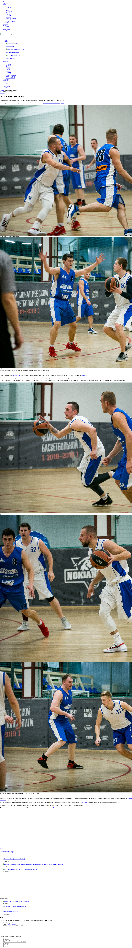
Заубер (53, 807)
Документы (6, 22)
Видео (7, 28)
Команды (5, 4)
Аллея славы (6, 29)
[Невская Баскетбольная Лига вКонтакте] (6, 939)
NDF (62, 103)
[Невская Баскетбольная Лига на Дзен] (6, 943)
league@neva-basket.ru (12, 924)
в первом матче (16, 375)
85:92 (87, 805)
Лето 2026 (8, 7)
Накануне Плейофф (10, 46)
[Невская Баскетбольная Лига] (0, 33)
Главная (5, 2)
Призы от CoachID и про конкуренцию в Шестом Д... (50, 864)
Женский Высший (11, 18)
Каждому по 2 (15, 911)
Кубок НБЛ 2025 (10, 21)
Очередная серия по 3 (21, 906)
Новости (5, 3)
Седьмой (8, 15)
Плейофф (84, 375)
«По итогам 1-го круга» (10, 58)
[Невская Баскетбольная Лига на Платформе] (6, 946)
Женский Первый (10, 19)
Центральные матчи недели (7, 851)
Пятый (8, 13)
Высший (8, 8)
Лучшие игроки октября (23, 901)
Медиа (4, 25)
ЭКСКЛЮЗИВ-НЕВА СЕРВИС (51, 103)
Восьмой (8, 17)
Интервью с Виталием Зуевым (8, 852)
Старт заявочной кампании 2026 (12, 52)
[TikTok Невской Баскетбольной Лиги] (5, 944)
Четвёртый (9, 11)
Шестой (8, 14)
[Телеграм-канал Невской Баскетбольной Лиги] (8, 940)
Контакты (5, 24)
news (1, 848)
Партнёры (5, 30)
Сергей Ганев (83, 802)
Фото (7, 26)
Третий (8, 10)
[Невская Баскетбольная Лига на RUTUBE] (14, 942)
